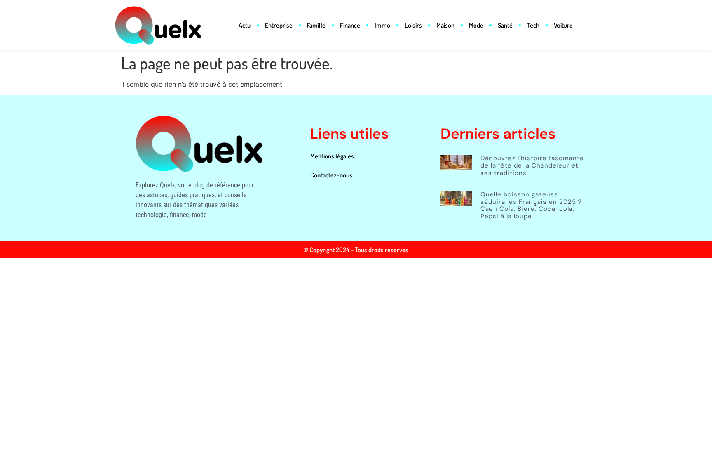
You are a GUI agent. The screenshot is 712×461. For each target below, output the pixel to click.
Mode (476, 25)
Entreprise (279, 25)
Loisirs (413, 25)
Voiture (563, 25)
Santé (505, 25)
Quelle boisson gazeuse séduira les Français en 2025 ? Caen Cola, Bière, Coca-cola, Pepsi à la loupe (531, 205)
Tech (533, 25)
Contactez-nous (331, 175)
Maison (445, 25)
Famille (316, 25)
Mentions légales (332, 156)
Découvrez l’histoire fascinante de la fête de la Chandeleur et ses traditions (532, 165)
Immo (382, 25)
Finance (350, 25)
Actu (245, 25)
